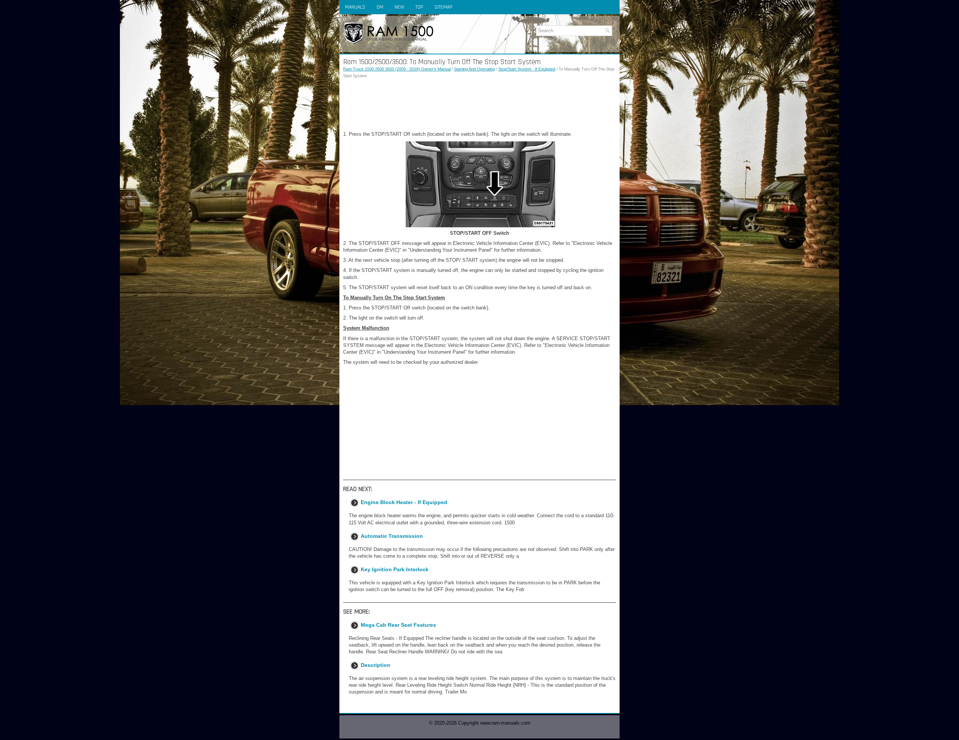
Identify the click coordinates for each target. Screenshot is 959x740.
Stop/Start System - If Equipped (526, 69)
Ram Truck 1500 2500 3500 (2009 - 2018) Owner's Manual (397, 69)
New (399, 7)
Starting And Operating (474, 69)
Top (419, 7)
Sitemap (444, 7)
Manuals (355, 7)
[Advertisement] (479, 105)
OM (379, 7)
